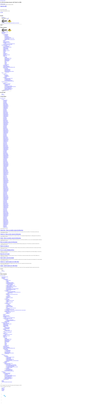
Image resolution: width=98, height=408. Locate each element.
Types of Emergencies (6, 65)
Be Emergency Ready (4, 322)
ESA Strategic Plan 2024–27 (6, 42)
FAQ (7, 298)
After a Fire (7, 293)
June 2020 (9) (5, 151)
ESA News (3, 94)
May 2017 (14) (5, 176)
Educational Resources (7, 69)
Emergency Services (5, 34)
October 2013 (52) (5, 206)
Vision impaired (7, 64)
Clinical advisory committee (9, 282)
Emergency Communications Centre (7, 44)
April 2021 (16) (5, 144)
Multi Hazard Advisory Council (9, 78)
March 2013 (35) (5, 211)
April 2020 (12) (5, 152)
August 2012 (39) (5, 216)
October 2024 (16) (5, 115)
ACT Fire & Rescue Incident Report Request (10, 86)
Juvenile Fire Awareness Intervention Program (12, 294)
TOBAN (3, 381)
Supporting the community (9, 283)
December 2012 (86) (5, 213)
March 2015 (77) (5, 194)
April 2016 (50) (5, 185)
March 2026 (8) (5, 103)
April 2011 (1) (5, 226)
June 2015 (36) (5, 192)
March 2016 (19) (5, 186)
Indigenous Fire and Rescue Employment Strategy (12, 360)
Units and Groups (8, 305)
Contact (3, 380)
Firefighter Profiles (8, 358)
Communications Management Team (10, 320)
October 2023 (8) (5, 123)
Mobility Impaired (7, 60)
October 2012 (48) (5, 214)
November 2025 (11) (5, 106)
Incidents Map (3, 32)
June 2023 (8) (5, 126)
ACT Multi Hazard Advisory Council (9, 309)
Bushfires (4, 326)
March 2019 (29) (5, 161)
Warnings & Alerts (5, 324)
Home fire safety (5, 53)
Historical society (8, 296)
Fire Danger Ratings (5, 48)
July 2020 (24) (5, 150)
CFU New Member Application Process (11, 364)
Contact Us (3, 17)
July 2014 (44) (5, 200)
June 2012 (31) (5, 217)
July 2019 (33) (5, 158)
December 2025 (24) (5, 105)
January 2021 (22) (5, 146)
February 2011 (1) (5, 227)
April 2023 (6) (5, 127)
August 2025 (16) (5, 108)
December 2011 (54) (5, 221)
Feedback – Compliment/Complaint (10, 285)
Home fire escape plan (7, 70)
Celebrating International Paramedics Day (11, 286)
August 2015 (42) (5, 191)
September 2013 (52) (5, 207)
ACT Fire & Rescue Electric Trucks (10, 291)
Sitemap (3, 390)
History (9, 295)
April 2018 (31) (5, 169)
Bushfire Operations (7, 327)
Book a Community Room (8, 89)
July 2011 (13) (5, 225)
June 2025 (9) (5, 109)
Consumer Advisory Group (9, 287)
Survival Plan (6, 68)
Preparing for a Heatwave (6, 50)
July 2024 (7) (5, 117)
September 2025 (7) (5, 107)
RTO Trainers (8, 313)
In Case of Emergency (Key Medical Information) (12, 288)
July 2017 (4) (5, 175)
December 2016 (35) (5, 180)
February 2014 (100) (5, 203)
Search (1, 24)
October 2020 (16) (5, 148)
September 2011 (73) (5, 223)
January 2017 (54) (5, 179)
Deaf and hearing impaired (8, 58)
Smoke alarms (5, 55)
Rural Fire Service (7, 36)
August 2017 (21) (5, 174)
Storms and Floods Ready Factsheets (9, 71)
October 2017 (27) (5, 173)
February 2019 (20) (5, 162)
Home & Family (7, 339)
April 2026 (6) (5, 102)
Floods (4, 331)
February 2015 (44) (5, 195)
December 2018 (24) (5, 163)
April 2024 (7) (5, 119)
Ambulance (6, 35)
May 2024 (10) (5, 118)
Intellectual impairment (7, 59)
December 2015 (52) (5, 188)
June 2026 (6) (5, 101)
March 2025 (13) (5, 111)
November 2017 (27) (5, 172)
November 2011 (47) (5, 222)
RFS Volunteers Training (9, 369)
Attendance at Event (7, 84)
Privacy (3, 388)
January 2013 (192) (5, 212)
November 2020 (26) (5, 147)
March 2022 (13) (5, 136)
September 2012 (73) (5, 215)
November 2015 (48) (5, 189)
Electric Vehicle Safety (6, 46)
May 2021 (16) (5, 143)
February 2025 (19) (5, 112)
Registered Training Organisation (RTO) (10, 39)
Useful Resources (7, 353)
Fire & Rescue (6, 75)
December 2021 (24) (5, 138)
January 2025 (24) (5, 113)
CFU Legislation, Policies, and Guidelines (11, 365)
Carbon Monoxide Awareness (8, 334)
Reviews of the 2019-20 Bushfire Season (10, 43)
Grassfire (4, 52)
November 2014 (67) (5, 197)
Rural (5, 61)
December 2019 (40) (5, 155)
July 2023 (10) (5, 125)
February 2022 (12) (5, 137)
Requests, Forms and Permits (6, 83)
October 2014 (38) (5, 198)
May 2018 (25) (5, 168)
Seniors (6, 62)
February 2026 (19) (5, 104)
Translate (7, 18)
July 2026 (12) (5, 100)
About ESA (3, 33)
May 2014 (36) (5, 201)
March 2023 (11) (5, 128)
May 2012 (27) (5, 218)
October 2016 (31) (5, 181)
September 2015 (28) (5, 190)
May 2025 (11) (5, 110)
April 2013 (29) (5, 210)
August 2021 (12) (5, 141)
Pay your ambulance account (8, 87)
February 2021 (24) (5, 145)
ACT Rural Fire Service (8, 79)
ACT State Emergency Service (8, 80)
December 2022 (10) (5, 130)
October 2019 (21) (5, 156)
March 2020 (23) (5, 153)
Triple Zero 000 (3, 6)
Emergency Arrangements (6, 66)
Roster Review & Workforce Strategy (11, 289)
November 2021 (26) (5, 139)
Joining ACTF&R (8, 357)
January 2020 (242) (5, 154)
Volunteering (4, 77)
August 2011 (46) (5, 224)
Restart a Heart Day (10, 284)
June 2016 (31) (5, 184)
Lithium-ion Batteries (5, 49)
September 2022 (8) (5, 132)
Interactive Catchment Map (8, 332)
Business (6, 56)
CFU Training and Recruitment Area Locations (12, 366)
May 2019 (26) (5, 160)
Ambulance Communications (9, 319)
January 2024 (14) (5, 121)
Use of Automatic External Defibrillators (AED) (9, 67)
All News (3, 99)
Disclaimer (3, 389)
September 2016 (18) (5, 182)
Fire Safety (4, 51)
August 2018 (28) (5, 166)
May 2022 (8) (5, 135)
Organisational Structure (6, 41)
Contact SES (8, 308)
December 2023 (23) (5, 122)
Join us (3, 72)
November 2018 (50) (5, 164)
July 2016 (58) (5, 183)
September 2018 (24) (5, 165)
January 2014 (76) (5, 204)
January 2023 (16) (5, 129)
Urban (5, 63)
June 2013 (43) (5, 209)
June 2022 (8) (5, 134)
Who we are (7, 299)
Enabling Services (7, 310)
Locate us (4, 372)
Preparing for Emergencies (6, 54)
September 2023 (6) (5, 124)
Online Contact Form (5, 379)
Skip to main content (2, 0)
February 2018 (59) (5, 170)
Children (6, 57)
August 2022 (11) (5, 133)
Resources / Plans (5, 348)
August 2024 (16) (5, 116)
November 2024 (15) (5, 114)
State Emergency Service (8, 37)
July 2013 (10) (5, 208)
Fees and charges (8, 280)
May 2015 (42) (5, 193)
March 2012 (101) (5, 219)
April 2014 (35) (5, 202)
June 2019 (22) (5, 159)
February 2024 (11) (5, 120)
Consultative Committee (9, 367)
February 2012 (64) (5, 220)
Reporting (7, 281)
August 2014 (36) (5, 199)
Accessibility (3, 387)
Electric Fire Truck (10, 292)
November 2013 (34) (5, 205)
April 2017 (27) (5, 177)
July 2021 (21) (5, 142)
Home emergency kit (7, 351)
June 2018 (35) (5, 167)
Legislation (4, 40)
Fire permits (6, 374)
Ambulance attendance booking (9, 88)
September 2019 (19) (5, 157)
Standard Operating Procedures (10, 300)
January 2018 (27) (5, 171)
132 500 (1, 12)
